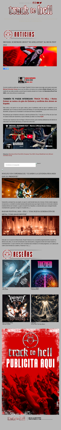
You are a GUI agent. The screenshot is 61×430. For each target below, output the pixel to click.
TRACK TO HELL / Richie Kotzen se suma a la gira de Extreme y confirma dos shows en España (30, 101)
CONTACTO (37, 21)
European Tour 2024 (29, 154)
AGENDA (18, 19)
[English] (6, 72)
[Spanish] (9, 72)
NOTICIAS (8, 19)
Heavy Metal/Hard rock (42, 154)
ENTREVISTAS (40, 19)
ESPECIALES (24, 21)
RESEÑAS (52, 19)
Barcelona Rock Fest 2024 (16, 154)
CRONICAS (27, 19)
